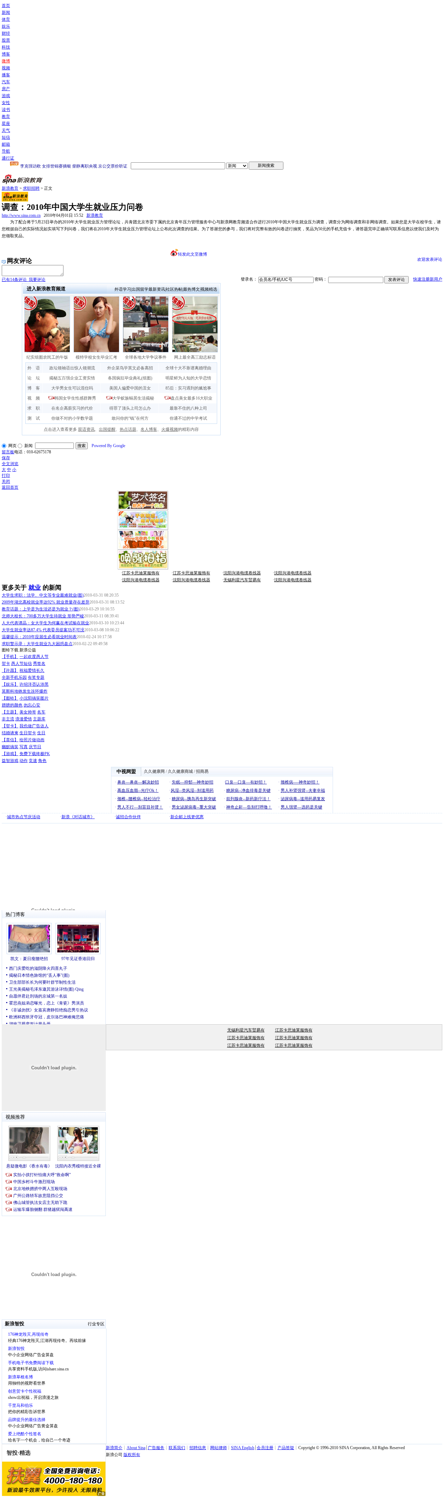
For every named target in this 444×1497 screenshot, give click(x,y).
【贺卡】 (10, 726)
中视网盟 (126, 771)
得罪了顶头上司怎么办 (130, 408)
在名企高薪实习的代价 (72, 408)
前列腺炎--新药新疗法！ (248, 798)
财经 (6, 33)
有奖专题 (36, 677)
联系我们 (177, 1447)
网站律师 (218, 1447)
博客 (6, 54)
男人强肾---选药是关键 (301, 807)
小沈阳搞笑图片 (34, 698)
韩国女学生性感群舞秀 (75, 398)
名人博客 (148, 429)
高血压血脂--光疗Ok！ (138, 790)
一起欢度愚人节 (34, 656)
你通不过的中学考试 (188, 418)
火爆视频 (169, 429)
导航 (6, 151)
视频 (6, 68)
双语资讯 (86, 429)
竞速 (33, 760)
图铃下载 (10, 650)
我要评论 (23, 279)
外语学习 (122, 289)
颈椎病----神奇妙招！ (300, 782)
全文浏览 (10, 463)
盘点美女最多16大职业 (191, 398)
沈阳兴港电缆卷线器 (242, 573)
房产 (6, 88)
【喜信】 (10, 739)
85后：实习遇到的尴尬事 (188, 388)
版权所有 (131, 1454)
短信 (6, 137)
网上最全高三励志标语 (195, 357)
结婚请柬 (10, 732)
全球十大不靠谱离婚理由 (188, 368)
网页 (12, 445)
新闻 (6, 12)
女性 (6, 102)
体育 (6, 19)
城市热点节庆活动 (23, 816)
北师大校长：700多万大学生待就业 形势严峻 (43, 616)
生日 (41, 732)
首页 (6, 5)
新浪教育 (10, 188)
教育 (6, 116)
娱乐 (6, 26)
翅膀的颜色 (12, 705)
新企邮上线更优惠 (187, 816)
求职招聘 (31, 188)
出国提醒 (107, 429)
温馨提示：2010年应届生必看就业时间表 (39, 636)
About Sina (136, 1447)
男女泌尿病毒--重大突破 (194, 807)
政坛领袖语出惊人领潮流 (72, 368)
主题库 (39, 719)
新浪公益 (27, 650)
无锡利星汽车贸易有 (242, 580)
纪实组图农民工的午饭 (47, 357)
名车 (41, 712)
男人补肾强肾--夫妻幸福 (303, 790)
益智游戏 (10, 760)
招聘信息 (197, 1447)
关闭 (6, 481)
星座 (6, 123)
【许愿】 (10, 670)
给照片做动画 (31, 739)
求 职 (33, 408)
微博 (6, 61)
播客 (6, 74)
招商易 (202, 771)
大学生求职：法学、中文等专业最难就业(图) (43, 595)
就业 (34, 587)
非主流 (8, 719)
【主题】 (10, 712)
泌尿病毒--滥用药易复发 (303, 798)
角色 (42, 760)
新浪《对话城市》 (78, 816)
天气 (6, 130)
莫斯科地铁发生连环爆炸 (25, 691)
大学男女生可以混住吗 (72, 388)
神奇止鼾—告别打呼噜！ (249, 807)
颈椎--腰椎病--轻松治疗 (138, 798)
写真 (23, 746)
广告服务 (156, 1447)
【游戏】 (10, 753)
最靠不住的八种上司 (188, 408)
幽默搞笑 (10, 746)
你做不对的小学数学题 (72, 418)
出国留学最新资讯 (148, 289)
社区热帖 (174, 289)
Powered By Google (108, 445)
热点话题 (128, 429)
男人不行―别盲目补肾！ (140, 807)
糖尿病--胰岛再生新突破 (194, 798)
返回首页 (10, 487)
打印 (6, 475)
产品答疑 (286, 1447)
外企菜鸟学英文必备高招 (130, 368)
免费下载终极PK (34, 753)
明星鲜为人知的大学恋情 (188, 378)
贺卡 (6, 663)
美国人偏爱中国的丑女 (130, 388)
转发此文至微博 (192, 254)
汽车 (6, 81)
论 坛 (33, 378)
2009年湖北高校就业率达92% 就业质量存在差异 (45, 602)
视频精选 (208, 289)
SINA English (242, 1447)
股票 (6, 40)
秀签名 (39, 663)
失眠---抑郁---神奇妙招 (192, 782)
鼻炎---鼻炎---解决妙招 (138, 782)
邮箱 (6, 144)
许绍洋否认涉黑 (34, 684)
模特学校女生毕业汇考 (96, 357)
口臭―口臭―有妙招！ (246, 782)
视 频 (33, 398)
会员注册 (265, 1447)
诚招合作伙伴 (128, 816)
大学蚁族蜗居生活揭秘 (133, 398)
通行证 (8, 158)
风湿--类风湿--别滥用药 (192, 790)
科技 (6, 47)
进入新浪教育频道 (46, 288)
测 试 (33, 418)
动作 (23, 760)
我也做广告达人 (34, 726)
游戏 (6, 95)
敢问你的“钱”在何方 (130, 418)
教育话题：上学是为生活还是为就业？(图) (40, 609)
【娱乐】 (10, 684)
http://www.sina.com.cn (21, 215)
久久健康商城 (180, 771)
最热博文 (191, 289)
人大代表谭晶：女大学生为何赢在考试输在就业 (45, 623)
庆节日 (35, 746)
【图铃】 (10, 698)
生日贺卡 (27, 732)
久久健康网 (154, 771)
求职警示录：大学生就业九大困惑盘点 (37, 643)
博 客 (33, 388)
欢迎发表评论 (429, 259)
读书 (6, 109)
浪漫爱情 (23, 719)
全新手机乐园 (14, 677)
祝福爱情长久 (31, 670)
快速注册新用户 (427, 279)
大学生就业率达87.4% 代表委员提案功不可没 (43, 629)
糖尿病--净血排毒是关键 (248, 790)
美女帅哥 (27, 712)
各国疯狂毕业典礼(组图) (130, 378)
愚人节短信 (21, 663)
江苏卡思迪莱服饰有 (141, 573)
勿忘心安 (32, 705)
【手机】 (10, 656)
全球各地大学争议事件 (145, 357)
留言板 (8, 452)
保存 (6, 457)
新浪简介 (114, 1447)
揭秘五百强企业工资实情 (72, 378)
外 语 (33, 368)
